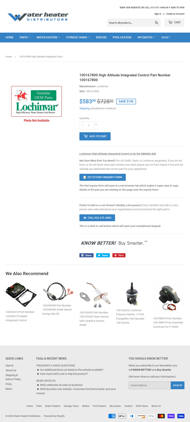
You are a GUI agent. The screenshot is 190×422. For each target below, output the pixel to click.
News (9, 388)
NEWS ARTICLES (45, 380)
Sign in (157, 14)
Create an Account (175, 14)
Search (10, 365)
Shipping (84, 108)
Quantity (84, 118)
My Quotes (145, 37)
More (165, 37)
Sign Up (177, 385)
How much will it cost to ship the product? (64, 373)
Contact (128, 406)
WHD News (142, 406)
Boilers (101, 37)
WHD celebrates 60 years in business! (61, 384)
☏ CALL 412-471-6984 (97, 217)
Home (10, 37)
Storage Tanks (77, 37)
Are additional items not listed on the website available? (71, 369)
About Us (11, 370)
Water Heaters (47, 37)
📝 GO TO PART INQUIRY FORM (102, 177)
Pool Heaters (122, 37)
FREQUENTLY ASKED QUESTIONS (55, 365)
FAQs (9, 384)
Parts (24, 37)
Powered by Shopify (54, 416)
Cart (177, 22)
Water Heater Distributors (27, 416)
